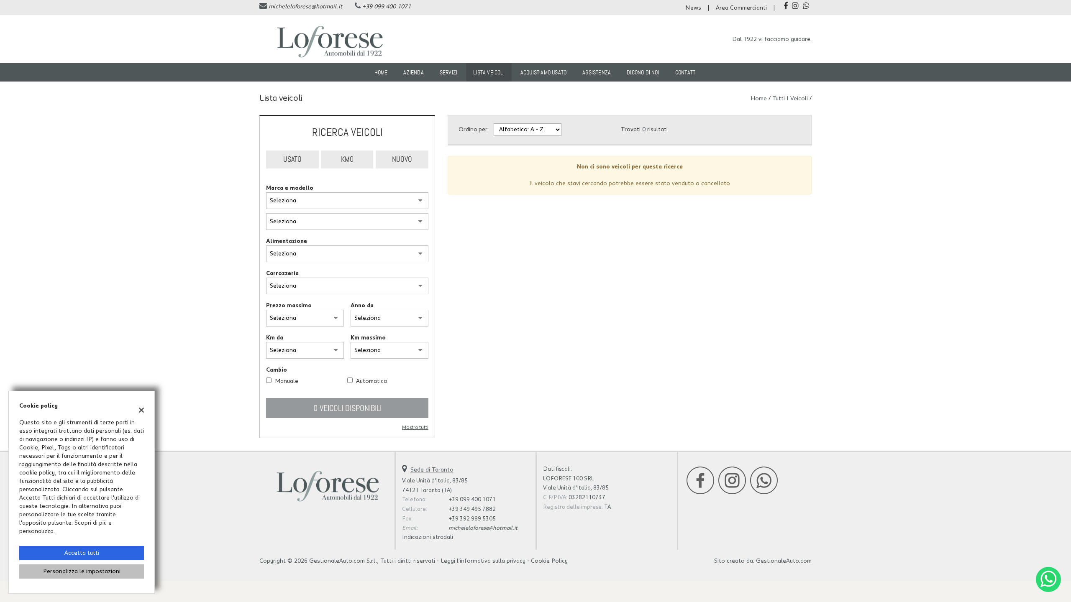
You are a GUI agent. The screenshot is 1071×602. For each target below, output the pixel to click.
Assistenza (596, 72)
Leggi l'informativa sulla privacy (483, 561)
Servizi (448, 72)
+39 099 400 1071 (386, 7)
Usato (292, 159)
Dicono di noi (643, 72)
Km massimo (368, 338)
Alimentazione (286, 241)
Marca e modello (289, 188)
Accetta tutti (81, 553)
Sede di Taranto (432, 470)
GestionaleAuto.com (784, 561)
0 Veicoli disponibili (347, 408)
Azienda (413, 72)
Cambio (276, 370)
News (693, 8)
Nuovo (402, 159)
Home (381, 72)
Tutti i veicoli (790, 99)
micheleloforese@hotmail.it (305, 7)
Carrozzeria (282, 273)
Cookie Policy (549, 561)
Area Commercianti (741, 8)
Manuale (286, 381)
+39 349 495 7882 (472, 509)
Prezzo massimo (289, 306)
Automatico (371, 381)
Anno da (362, 306)
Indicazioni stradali (427, 537)
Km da (274, 338)
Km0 (347, 159)
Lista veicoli (489, 72)
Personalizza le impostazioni (81, 571)
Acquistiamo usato (543, 72)
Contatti (686, 72)
